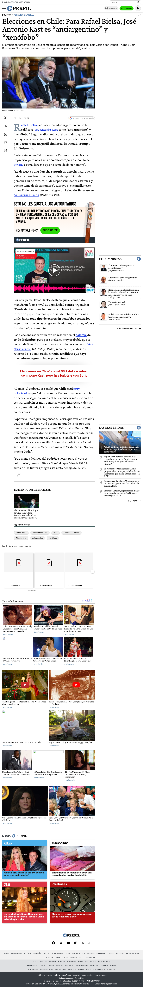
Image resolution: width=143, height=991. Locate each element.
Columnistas (110, 259)
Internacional (58, 953)
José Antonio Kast (46, 129)
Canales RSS (33, 970)
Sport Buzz (95, 965)
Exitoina (65, 957)
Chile (55, 533)
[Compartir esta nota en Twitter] (5, 126)
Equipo (81, 970)
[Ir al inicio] (19, 8)
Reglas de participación (95, 970)
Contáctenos (60, 970)
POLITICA (6, 15)
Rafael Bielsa (21, 533)
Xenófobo (53, 538)
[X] (60, 943)
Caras (57, 957)
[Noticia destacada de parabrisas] (72, 885)
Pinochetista (21, 538)
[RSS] (83, 943)
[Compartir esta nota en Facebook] (5, 117)
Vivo (80, 957)
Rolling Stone (82, 965)
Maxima (113, 965)
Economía (37, 953)
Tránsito (111, 970)
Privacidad (72, 970)
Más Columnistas (127, 328)
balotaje (81, 335)
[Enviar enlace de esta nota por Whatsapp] (5, 134)
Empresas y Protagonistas (127, 953)
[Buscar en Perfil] (138, 2)
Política (27, 953)
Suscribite (126, 8)
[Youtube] (68, 943)
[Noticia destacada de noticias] (24, 844)
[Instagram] (75, 943)
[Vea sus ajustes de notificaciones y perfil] (138, 8)
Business (110, 953)
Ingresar (113, 8)
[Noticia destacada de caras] (24, 885)
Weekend (52, 961)
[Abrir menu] (4, 8)
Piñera (18, 164)
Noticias (49, 957)
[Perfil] (19, 836)
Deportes (76, 953)
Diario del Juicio (90, 957)
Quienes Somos (46, 970)
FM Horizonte (104, 961)
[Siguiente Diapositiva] (92, 571)
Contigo (50, 965)
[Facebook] (53, 943)
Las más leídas (111, 427)
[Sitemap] (90, 943)
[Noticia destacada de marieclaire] (72, 844)
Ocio (83, 953)
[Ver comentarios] (139, 15)
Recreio (105, 965)
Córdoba (91, 953)
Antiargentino (37, 538)
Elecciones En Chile (71, 533)
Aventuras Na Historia (65, 965)
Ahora (6, 953)
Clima (68, 953)
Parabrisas (71, 961)
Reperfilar (100, 953)
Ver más (133, 501)
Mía (86, 961)
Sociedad (46, 953)
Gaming (74, 957)
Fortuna (61, 961)
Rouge (80, 961)
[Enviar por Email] (5, 142)
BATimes (93, 961)
